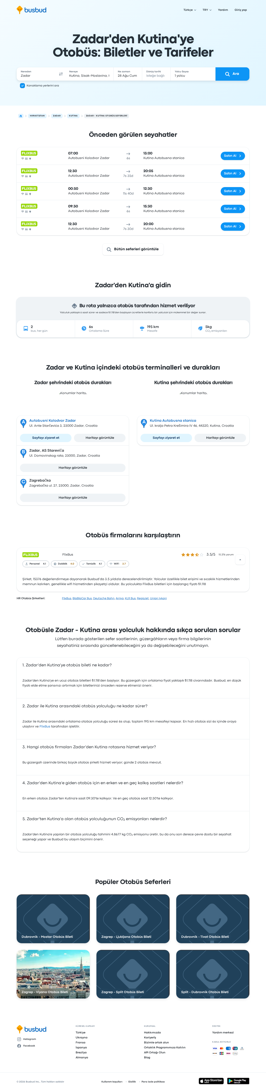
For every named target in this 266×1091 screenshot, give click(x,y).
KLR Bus (130, 598)
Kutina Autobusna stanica (173, 420)
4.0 (72, 564)
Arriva (120, 598)
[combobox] (37, 74)
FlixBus (67, 554)
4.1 (44, 564)
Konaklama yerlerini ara (43, 85)
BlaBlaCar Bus (82, 598)
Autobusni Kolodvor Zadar (52, 420)
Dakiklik (62, 564)
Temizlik (91, 564)
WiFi (116, 564)
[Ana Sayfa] (20, 116)
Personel (35, 564)
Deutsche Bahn (104, 598)
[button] (61, 74)
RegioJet (143, 598)
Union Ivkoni (158, 598)
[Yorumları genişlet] (240, 560)
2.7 (124, 564)
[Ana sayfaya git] (31, 10)
